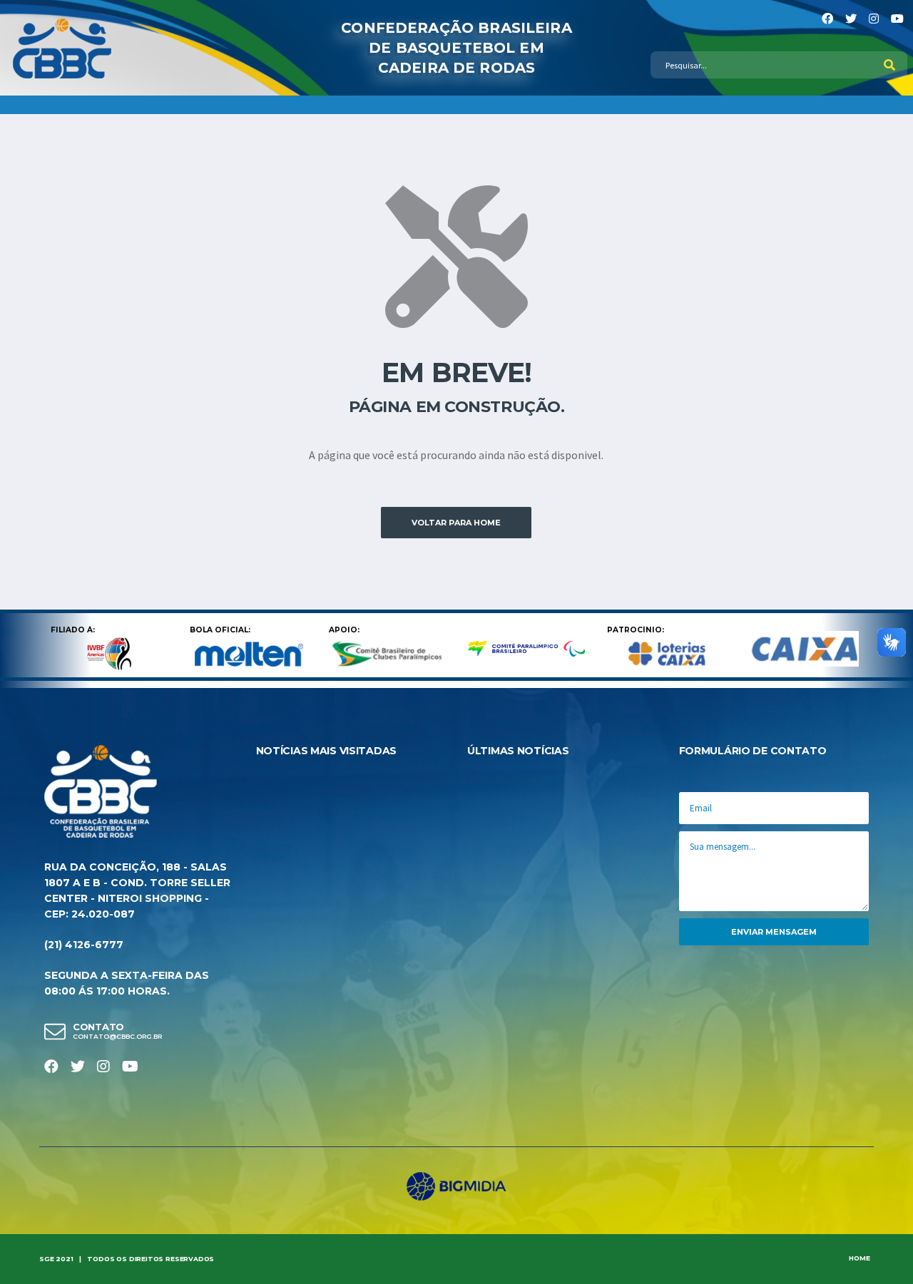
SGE (46, 1259)
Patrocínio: (635, 629)
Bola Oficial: (220, 630)
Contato (98, 1026)
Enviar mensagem (774, 932)
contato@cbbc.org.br (117, 1036)
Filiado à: (73, 629)
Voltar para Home (456, 523)
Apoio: (344, 630)
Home (859, 1258)
